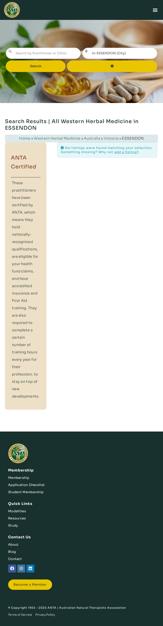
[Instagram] (21, 569)
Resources (17, 518)
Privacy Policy (45, 614)
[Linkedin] (30, 569)
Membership (18, 478)
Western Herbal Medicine (57, 138)
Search (41, 66)
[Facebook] (12, 569)
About (13, 544)
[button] (155, 10)
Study (13, 525)
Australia (92, 138)
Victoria (111, 138)
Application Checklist (26, 485)
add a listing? (126, 152)
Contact (15, 559)
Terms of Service (20, 614)
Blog (12, 552)
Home (24, 138)
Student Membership (26, 492)
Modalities (17, 511)
